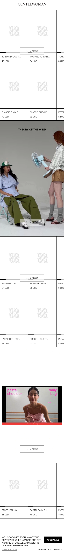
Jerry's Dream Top (12, 56)
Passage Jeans (38, 283)
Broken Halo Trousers (40, 339)
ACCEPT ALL (53, 540)
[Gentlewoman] (32, 4)
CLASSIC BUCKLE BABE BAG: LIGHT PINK (12, 112)
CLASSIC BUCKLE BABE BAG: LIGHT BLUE (40, 112)
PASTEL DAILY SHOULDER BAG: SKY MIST (12, 510)
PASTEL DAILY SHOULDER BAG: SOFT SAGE (40, 510)
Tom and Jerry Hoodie (40, 56)
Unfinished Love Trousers (12, 339)
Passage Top (9, 283)
